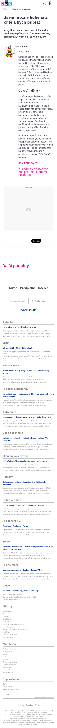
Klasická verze (19, 301)
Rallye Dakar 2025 (24, 417)
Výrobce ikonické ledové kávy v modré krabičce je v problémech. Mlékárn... (28, 470)
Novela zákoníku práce (26, 461)
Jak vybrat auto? (8, 637)
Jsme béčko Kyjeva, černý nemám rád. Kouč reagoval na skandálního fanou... (26, 352)
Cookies (34, 720)
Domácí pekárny (29, 482)
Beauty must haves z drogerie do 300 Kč (16, 535)
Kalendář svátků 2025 (24, 327)
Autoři (13, 288)
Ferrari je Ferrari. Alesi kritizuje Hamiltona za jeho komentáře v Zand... (26, 426)
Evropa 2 (6, 694)
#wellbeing (17, 526)
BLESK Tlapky (9, 505)
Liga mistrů (27, 348)
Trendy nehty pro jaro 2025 (25, 371)
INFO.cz (37, 327)
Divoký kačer (21, 505)
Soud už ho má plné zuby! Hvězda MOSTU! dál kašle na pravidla (24, 382)
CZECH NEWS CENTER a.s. (31, 711)
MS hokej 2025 (9, 348)
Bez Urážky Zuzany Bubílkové (13, 594)
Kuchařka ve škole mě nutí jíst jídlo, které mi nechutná (33, 171)
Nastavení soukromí (45, 720)
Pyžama (5, 659)
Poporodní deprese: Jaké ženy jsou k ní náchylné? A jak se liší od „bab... (27, 558)
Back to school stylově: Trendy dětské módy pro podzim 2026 (23, 403)
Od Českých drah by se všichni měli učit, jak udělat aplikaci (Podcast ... (27, 447)
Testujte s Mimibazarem (11, 649)
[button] (54, 2)
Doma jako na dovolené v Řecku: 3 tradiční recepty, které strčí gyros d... (27, 493)
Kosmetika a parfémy (10, 662)
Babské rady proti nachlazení (36, 547)
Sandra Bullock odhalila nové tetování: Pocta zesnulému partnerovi (25, 377)
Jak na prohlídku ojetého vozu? (13, 624)
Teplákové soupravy (9, 664)
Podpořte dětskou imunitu (13, 547)
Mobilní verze (39, 301)
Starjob (5, 684)
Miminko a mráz (37, 394)
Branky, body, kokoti (20, 591)
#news (25, 526)
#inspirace (7, 526)
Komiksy (26, 570)
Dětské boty (7, 667)
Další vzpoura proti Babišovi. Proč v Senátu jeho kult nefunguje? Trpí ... (26, 331)
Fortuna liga (34, 591)
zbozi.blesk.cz (7, 622)
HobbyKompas (8, 627)
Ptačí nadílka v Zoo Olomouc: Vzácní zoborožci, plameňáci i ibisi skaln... (27, 579)
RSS (37, 705)
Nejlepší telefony (30, 438)
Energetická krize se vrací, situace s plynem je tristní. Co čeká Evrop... (26, 467)
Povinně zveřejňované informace (29, 724)
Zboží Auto (6, 632)
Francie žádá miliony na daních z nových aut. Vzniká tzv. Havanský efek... (28, 423)
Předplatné (28, 288)
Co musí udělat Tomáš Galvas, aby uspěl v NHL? (19, 597)
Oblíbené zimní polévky (12, 482)
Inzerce (43, 288)
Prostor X (7, 591)
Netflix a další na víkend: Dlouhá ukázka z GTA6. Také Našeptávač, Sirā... (28, 449)
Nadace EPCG (42, 461)
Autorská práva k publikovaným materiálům (28, 716)
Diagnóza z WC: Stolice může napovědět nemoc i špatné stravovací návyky (28, 553)
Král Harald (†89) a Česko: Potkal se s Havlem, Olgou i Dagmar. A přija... (27, 336)
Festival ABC (36, 570)
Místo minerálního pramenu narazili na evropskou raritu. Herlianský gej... (27, 514)
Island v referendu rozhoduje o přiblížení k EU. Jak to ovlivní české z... (26, 465)
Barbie (5, 654)
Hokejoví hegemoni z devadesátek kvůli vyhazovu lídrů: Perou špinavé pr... (28, 356)
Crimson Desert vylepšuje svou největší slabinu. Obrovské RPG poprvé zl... (28, 576)
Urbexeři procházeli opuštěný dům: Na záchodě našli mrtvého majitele (26, 333)
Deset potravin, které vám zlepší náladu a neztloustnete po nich (24, 555)
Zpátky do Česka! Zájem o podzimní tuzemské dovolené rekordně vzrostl (27, 511)
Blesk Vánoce (8, 327)
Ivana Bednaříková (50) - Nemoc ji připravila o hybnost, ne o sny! (24, 405)
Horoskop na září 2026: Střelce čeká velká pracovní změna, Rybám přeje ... (28, 400)
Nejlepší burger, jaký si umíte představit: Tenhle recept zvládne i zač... (26, 491)
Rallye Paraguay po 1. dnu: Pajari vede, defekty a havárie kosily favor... (26, 421)
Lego (4, 657)
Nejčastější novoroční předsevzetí (16, 394)
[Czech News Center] (33, 309)
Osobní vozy (7, 616)
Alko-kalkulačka (9, 417)
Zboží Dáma (7, 619)
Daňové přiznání (9, 461)
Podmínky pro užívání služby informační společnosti (28, 718)
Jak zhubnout (8, 371)
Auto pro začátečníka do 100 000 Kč (15, 629)
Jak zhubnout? (28, 163)
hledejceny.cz (7, 611)
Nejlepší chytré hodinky (12, 438)
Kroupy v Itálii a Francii (10, 600)
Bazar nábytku (8, 672)
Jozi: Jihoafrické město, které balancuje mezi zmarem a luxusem (24, 509)
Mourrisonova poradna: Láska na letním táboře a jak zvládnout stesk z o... (28, 574)
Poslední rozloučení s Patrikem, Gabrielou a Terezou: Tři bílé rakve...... (26, 359)
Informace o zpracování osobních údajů (16, 720)
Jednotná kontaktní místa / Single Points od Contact (35, 722)
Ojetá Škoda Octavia (10, 635)
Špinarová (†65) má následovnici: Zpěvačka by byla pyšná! (23, 379)
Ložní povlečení (8, 670)
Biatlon (19, 348)
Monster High (7, 651)
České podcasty (8, 686)
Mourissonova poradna (12, 570)
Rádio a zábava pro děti (11, 689)
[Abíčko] (6, 5)
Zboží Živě (6, 614)
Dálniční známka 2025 (42, 417)
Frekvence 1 (7, 692)
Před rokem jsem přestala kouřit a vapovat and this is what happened (26, 532)
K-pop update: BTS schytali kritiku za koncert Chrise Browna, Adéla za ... (27, 529)
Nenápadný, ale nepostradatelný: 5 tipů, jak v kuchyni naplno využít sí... (27, 488)
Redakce (29, 705)
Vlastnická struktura (10, 722)
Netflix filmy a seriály (36, 505)
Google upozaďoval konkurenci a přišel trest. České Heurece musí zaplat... (28, 444)
